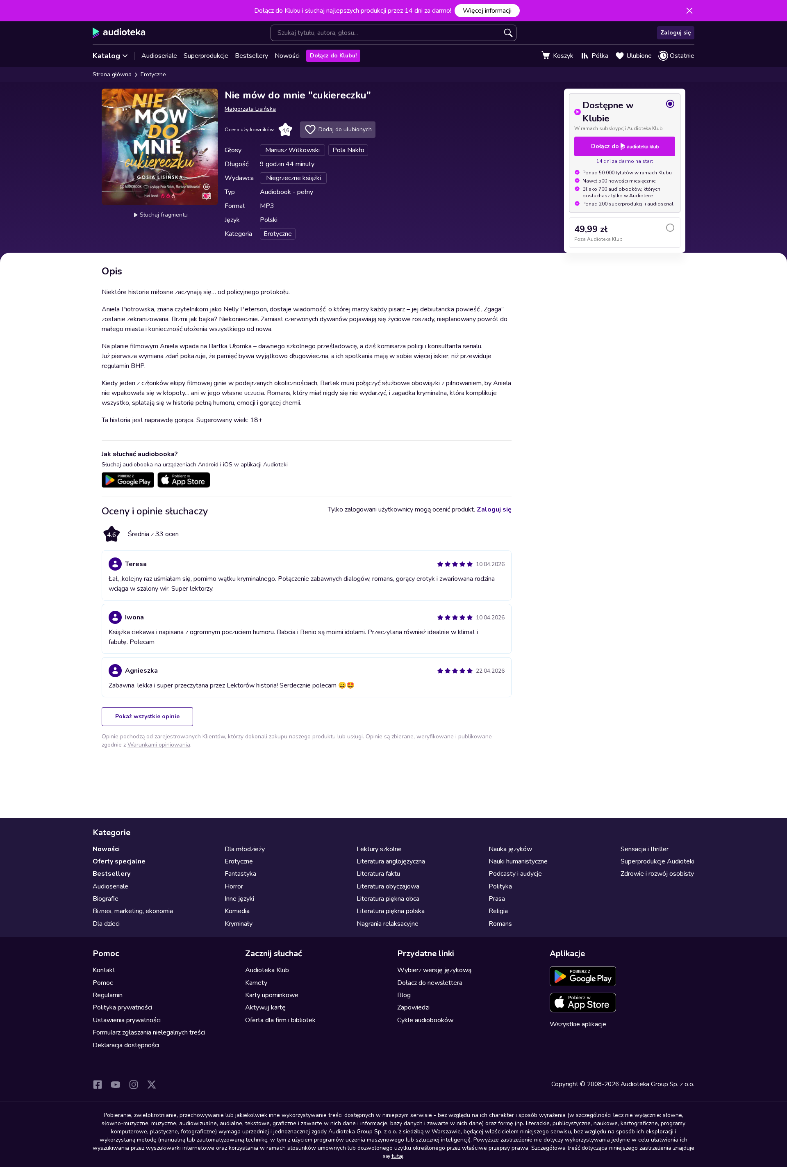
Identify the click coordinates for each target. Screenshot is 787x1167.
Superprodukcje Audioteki (657, 861)
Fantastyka (240, 873)
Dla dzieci (106, 923)
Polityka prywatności (122, 1007)
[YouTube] (116, 1084)
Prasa (497, 898)
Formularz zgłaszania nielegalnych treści (149, 1032)
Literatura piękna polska (391, 911)
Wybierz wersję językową (434, 970)
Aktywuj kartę (265, 1007)
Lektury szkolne (379, 849)
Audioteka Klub (267, 970)
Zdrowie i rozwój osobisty (657, 873)
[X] (152, 1084)
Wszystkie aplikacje (578, 1024)
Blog (404, 995)
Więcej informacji (487, 10)
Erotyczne (153, 74)
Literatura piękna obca (388, 898)
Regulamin (108, 995)
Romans (500, 923)
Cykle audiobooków (425, 1020)
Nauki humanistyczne (518, 861)
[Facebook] (97, 1084)
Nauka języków (510, 849)
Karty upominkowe (271, 995)
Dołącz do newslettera (429, 982)
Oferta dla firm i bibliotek (280, 1020)
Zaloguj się (675, 33)
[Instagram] (134, 1084)
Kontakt (104, 970)
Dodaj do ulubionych (345, 129)
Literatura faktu (378, 873)
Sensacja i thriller (645, 849)
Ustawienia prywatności (127, 1020)
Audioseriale (159, 55)
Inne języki (239, 898)
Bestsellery (251, 55)
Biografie (105, 898)
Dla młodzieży (245, 849)
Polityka (500, 886)
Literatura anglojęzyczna (391, 861)
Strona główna (112, 74)
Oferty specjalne (119, 861)
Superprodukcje (206, 55)
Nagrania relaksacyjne (388, 923)
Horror (234, 886)
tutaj (397, 1156)
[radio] (624, 115)
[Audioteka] (119, 33)
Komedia (237, 911)
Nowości (287, 55)
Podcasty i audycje (515, 873)
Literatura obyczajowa (388, 886)
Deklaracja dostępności (126, 1045)
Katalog (106, 56)
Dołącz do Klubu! (333, 55)
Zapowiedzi (413, 1007)
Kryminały (238, 923)
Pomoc (103, 982)
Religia (498, 911)
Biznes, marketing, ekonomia (133, 911)
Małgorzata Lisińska (250, 109)
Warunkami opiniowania (158, 745)
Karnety (256, 982)
